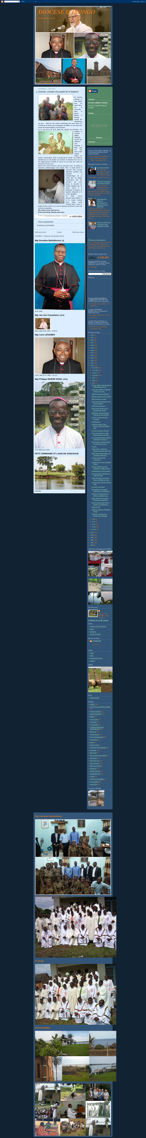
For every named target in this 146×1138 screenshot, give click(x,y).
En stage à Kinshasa (98, 487)
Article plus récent (40, 232)
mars (94, 524)
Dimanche (93, 732)
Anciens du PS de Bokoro (98, 626)
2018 (92, 350)
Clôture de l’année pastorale (100, 394)
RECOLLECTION (95, 766)
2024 (92, 335)
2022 (92, 340)
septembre (95, 375)
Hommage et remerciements (97, 240)
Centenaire (93, 722)
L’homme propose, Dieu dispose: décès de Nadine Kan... (100, 426)
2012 (92, 365)
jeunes (92, 742)
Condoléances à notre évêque (101, 471)
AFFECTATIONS (95, 711)
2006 (92, 545)
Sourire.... (95, 446)
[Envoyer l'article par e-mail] (70, 216)
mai (93, 519)
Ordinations (93, 758)
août (93, 378)
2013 (92, 363)
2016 (92, 355)
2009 (92, 537)
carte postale (94, 719)
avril (93, 522)
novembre (95, 370)
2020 (92, 345)
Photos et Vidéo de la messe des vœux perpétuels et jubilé (103, 224)
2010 (92, 535)
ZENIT (92, 629)
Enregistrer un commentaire (45, 225)
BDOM (92, 717)
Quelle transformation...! (99, 406)
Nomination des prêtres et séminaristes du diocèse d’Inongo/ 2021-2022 (102, 203)
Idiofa (91, 656)
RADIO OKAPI (94, 698)
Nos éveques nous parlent (98, 755)
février (94, 527)
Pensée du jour (94, 761)
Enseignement (94, 734)
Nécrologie (93, 753)
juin (93, 383)
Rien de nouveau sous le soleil (101, 396)
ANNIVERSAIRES (95, 714)
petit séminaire (94, 763)
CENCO (92, 661)
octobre (94, 373)
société (92, 776)
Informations (94, 740)
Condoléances (96, 422)
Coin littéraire (94, 725)
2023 (92, 338)
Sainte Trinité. (96, 507)
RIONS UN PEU (95, 771)
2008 (92, 540)
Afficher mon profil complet (99, 620)
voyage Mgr (93, 784)
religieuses (93, 768)
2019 (92, 348)
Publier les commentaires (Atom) (54, 236)
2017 (92, 353)
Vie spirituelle (94, 782)
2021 (92, 343)
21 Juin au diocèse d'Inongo (100, 431)
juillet (94, 380)
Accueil (59, 232)
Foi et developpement (96, 737)
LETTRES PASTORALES (98, 747)
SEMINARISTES (95, 774)
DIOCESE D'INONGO (66, 11)
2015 (92, 358)
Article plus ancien (78, 232)
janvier (94, 529)
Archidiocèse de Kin (96, 658)
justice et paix (94, 745)
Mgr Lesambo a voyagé (99, 399)
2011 (92, 532)
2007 (92, 543)
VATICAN (93, 632)
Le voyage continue (103, 167)
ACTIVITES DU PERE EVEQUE (100, 707)
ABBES (92, 704)
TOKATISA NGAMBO (96, 779)
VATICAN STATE (95, 634)
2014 (92, 360)
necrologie (93, 750)
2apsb (92, 653)
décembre (95, 368)
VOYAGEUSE (96, 641)
